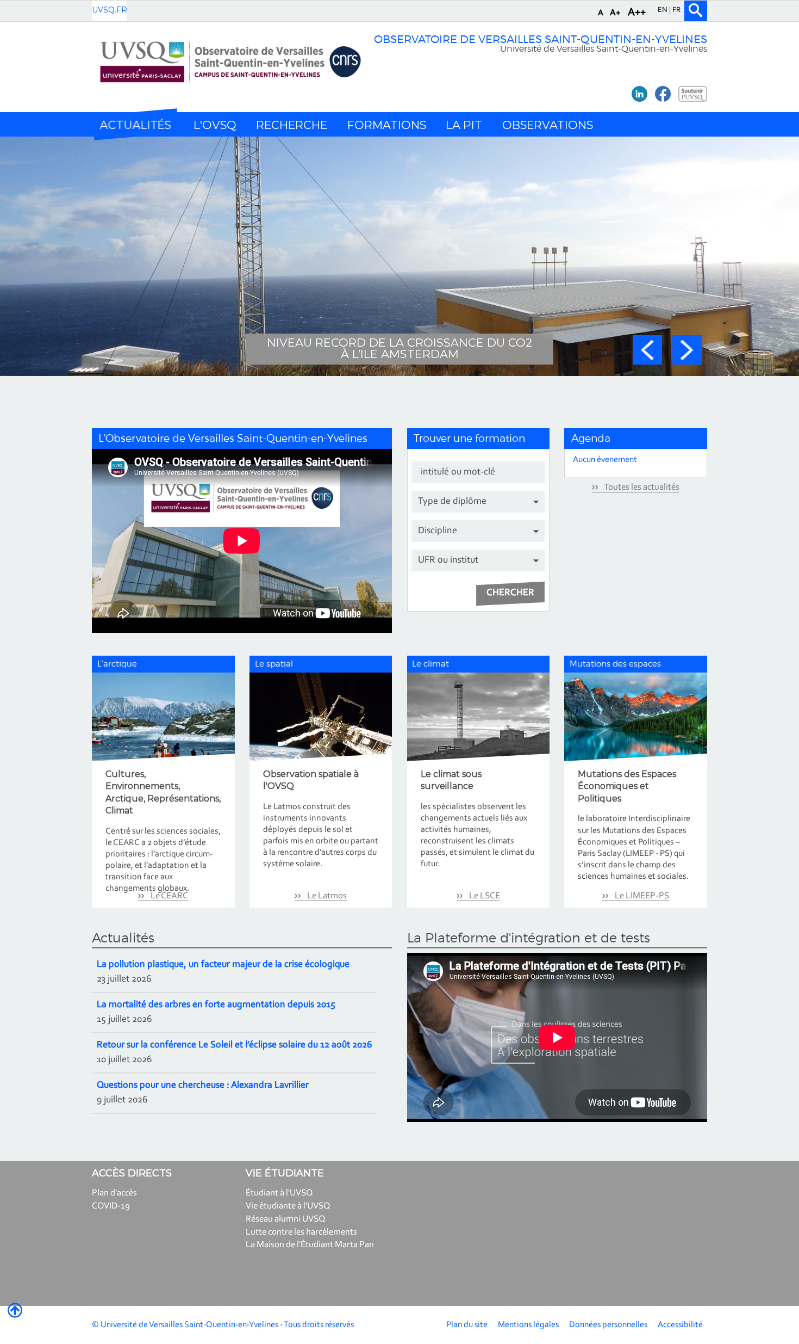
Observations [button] (547, 125)
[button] (135, 124)
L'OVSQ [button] (214, 125)
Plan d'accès (114, 1193)
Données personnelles (608, 1325)
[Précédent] (647, 350)
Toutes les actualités (641, 487)
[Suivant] (687, 350)
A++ (637, 12)
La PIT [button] (464, 125)
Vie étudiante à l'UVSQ (288, 1206)
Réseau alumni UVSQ (286, 1219)
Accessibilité (680, 1325)
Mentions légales (528, 1325)
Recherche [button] (291, 125)
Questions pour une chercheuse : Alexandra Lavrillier (203, 1085)
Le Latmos (326, 896)
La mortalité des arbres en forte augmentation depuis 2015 (216, 1005)
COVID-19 (111, 1206)
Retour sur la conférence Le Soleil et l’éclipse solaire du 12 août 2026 (234, 1045)
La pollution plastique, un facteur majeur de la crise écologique (223, 965)
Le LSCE (483, 896)
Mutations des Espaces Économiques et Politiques (627, 786)
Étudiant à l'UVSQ (279, 1193)
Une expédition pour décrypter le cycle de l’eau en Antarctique (399, 348)
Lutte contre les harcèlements (301, 1232)
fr (676, 10)
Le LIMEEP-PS (641, 896)
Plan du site (467, 1325)
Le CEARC (168, 896)
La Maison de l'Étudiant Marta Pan (310, 1244)
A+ (615, 12)
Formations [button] (386, 125)
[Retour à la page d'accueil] (230, 62)
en (663, 10)
